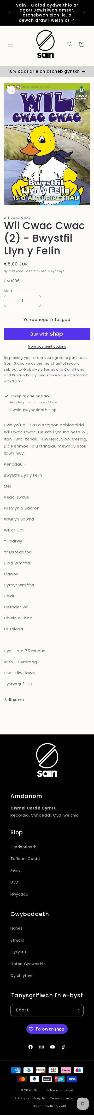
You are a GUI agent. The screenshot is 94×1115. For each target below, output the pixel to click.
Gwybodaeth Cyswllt (49, 1106)
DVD (14, 882)
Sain (38, 1090)
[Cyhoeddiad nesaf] (84, 12)
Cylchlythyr (21, 975)
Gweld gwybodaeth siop (33, 409)
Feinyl (16, 870)
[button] (10, 44)
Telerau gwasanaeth (67, 1098)
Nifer (8, 290)
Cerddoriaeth (23, 847)
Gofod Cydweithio (28, 963)
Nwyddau (19, 894)
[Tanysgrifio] (77, 1010)
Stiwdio (17, 940)
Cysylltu (18, 952)
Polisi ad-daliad (59, 1090)
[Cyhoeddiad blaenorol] (9, 12)
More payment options (47, 346)
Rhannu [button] (16, 699)
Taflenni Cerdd (25, 858)
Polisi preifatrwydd (30, 1098)
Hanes (16, 928)
